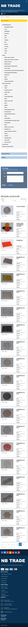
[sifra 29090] (7, 446)
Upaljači (6, 105)
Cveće (5, 29)
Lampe (5, 94)
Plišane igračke (7, 63)
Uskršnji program (7, 137)
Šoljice (5, 87)
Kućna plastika (7, 122)
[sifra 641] (7, 243)
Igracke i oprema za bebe (9, 57)
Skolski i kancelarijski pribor (7, 146)
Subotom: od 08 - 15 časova (4, 591)
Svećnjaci (6, 46)
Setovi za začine (7, 142)
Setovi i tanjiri (7, 92)
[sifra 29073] (7, 497)
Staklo (5, 98)
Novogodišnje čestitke (8, 27)
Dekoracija (6, 33)
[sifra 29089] (7, 396)
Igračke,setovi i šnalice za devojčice (11, 59)
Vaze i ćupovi (7, 140)
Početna (2, 16)
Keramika (6, 40)
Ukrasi (5, 50)
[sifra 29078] (7, 531)
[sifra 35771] (7, 210)
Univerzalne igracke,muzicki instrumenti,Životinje (14, 70)
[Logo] (13, 561)
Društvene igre (5, 144)
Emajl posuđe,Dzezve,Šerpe (9, 113)
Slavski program (7, 111)
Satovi (5, 103)
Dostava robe (3, 580)
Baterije (6, 79)
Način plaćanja (4, 578)
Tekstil (5, 48)
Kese (5, 42)
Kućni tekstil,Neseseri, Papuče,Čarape (11, 120)
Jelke (5, 37)
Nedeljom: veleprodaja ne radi (4, 594)
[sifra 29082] (7, 463)
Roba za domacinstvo (6, 83)
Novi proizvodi (5, 153)
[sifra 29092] (7, 429)
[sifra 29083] (7, 328)
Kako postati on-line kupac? (6, 574)
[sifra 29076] (7, 514)
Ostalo (5, 107)
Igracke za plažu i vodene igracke (10, 66)
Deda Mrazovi (7, 31)
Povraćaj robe (4, 582)
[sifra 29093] (7, 362)
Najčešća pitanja (4, 576)
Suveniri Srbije (7, 118)
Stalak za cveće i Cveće (9, 127)
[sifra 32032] (7, 226)
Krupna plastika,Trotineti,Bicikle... (10, 72)
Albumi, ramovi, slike (8, 100)
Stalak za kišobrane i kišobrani (10, 131)
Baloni (5, 77)
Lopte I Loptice (7, 68)
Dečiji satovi (6, 74)
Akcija (3, 157)
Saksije (5, 133)
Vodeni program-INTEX (8, 81)
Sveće (5, 124)
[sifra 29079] (7, 379)
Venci (5, 53)
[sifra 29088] (7, 294)
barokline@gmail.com (13, 608)
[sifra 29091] (7, 413)
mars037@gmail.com (8, 611)
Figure (5, 35)
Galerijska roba (7, 129)
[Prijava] (26, 1)
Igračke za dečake (8, 61)
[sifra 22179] (7, 260)
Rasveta (6, 44)
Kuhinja (5, 85)
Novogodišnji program (6, 24)
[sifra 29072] (7, 480)
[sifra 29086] (7, 277)
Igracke (3, 55)
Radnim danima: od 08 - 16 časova (4, 587)
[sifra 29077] (7, 345)
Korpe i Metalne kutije (8, 96)
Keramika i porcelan (8, 90)
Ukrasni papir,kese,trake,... (9, 109)
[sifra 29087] (7, 311)
